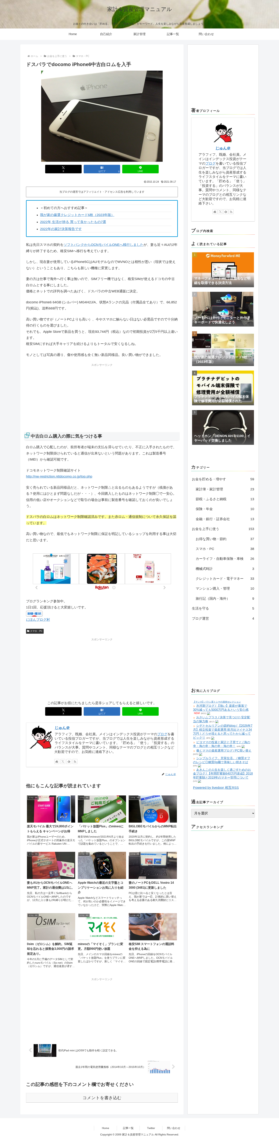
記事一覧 (128, 1128)
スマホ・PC (36, 631)
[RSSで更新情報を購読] (75, 761)
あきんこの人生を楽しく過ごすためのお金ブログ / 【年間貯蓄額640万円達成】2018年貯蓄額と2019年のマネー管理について (223, 773)
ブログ (162, 734)
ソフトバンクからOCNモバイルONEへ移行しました (103, 245)
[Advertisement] (102, 394)
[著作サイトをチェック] (56, 761)
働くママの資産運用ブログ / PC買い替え (223, 750)
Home (105, 1128)
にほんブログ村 (38, 620)
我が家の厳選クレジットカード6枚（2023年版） (77, 215)
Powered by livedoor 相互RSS (216, 788)
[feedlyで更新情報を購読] (68, 761)
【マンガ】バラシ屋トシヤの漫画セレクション (217, 702)
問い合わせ (173, 1128)
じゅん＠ (62, 728)
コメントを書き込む (102, 1097)
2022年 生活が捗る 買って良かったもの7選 (73, 222)
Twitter (151, 1128)
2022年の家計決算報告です (61, 229)
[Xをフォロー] (62, 761)
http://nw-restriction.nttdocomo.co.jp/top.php (59, 476)
